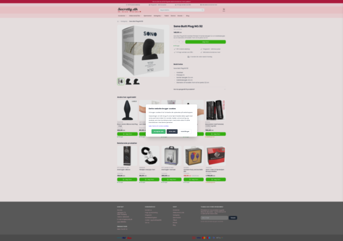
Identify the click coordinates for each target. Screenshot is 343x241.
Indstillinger (185, 131)
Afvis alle (172, 131)
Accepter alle (158, 131)
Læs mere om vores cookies (159, 126)
